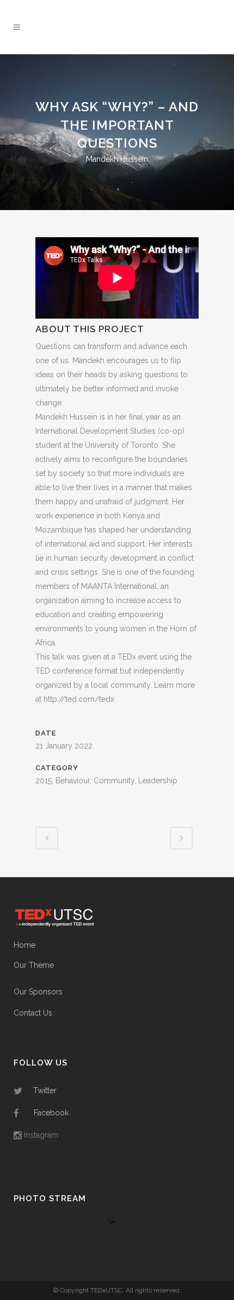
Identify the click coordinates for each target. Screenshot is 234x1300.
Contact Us (33, 1013)
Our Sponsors (38, 991)
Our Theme (34, 965)
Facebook (51, 1112)
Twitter (45, 1090)
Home (24, 945)
